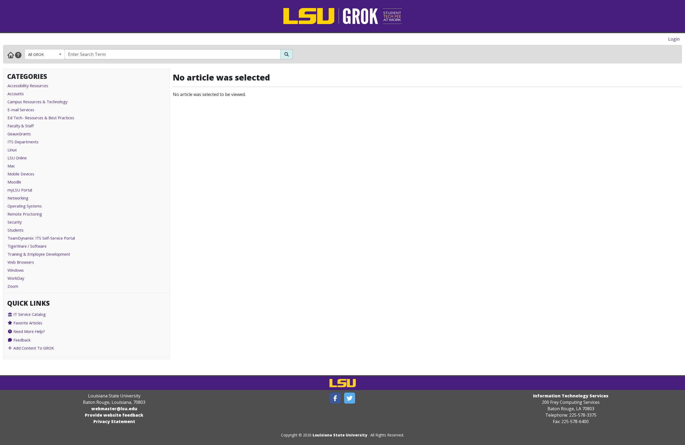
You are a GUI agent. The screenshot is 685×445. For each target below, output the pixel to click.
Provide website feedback (114, 415)
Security (14, 222)
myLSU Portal (19, 190)
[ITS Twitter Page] (349, 398)
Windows (15, 270)
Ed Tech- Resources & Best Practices (40, 117)
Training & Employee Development (38, 254)
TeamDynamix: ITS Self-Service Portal (41, 238)
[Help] (18, 55)
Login (674, 39)
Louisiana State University (340, 435)
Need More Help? (28, 331)
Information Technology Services (570, 396)
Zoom (12, 286)
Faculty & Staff (20, 125)
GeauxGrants (19, 133)
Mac (11, 165)
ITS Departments (23, 141)
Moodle (14, 182)
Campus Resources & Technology (37, 101)
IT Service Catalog (29, 314)
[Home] (10, 55)
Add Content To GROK (33, 348)
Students (15, 230)
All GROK (36, 54)
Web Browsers (20, 262)
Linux (12, 149)
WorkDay (15, 278)
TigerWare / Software (27, 246)
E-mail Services (20, 109)
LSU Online (17, 157)
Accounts (15, 93)
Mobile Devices (20, 174)
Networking (17, 198)
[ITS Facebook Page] (335, 398)
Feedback (21, 340)
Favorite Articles (27, 322)
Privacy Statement (114, 421)
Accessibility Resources (27, 85)
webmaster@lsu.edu (114, 409)
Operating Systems (24, 206)
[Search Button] (286, 54)
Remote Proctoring (24, 214)
